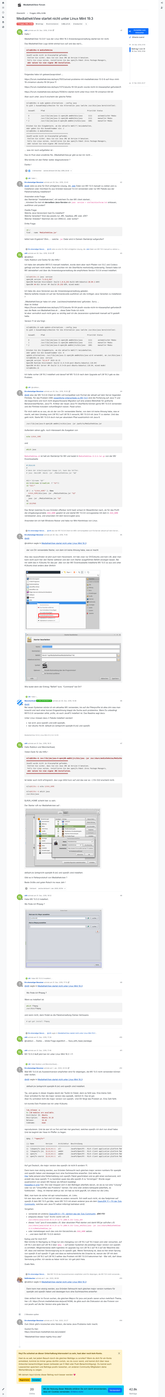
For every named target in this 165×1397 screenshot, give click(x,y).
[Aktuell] (3, 13)
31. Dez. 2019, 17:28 (44, 1037)
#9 (121, 982)
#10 (121, 1037)
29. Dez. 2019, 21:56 (44, 30)
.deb (73, 186)
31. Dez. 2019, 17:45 (44, 1050)
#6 (121, 701)
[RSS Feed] (86, 24)
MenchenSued (30, 701)
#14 (121, 1320)
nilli (26, 30)
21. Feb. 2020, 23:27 (60, 1320)
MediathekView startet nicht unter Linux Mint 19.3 (64, 543)
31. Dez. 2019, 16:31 (44, 743)
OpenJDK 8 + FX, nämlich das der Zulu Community (72, 1214)
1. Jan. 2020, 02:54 (60, 1068)
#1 (121, 30)
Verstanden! (115, 1390)
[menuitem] (162, 3)
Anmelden (36, 1380)
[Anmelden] (162, 3)
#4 (121, 391)
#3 (121, 253)
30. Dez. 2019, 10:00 (44, 253)
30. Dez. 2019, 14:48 (68, 701)
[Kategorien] (3, 8)
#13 (121, 1278)
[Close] (119, 1353)
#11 (121, 1050)
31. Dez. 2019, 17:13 (60, 982)
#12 (121, 1068)
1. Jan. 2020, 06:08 (51, 1278)
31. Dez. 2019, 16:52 (44, 895)
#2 (121, 182)
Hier (26, 1176)
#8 (121, 895)
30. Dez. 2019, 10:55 (60, 391)
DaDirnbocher (30, 1278)
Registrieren (24, 1380)
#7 (121, 743)
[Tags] (3, 17)
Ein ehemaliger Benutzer (34, 182)
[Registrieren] (162, 8)
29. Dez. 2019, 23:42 (60, 182)
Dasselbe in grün (32, 1185)
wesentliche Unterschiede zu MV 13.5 (71, 398)
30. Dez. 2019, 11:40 (60, 535)
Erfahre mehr (77, 1391)
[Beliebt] (3, 22)
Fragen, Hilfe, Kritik (26, 24)
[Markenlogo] (19, 5)
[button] (3, 1389)
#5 (121, 535)
